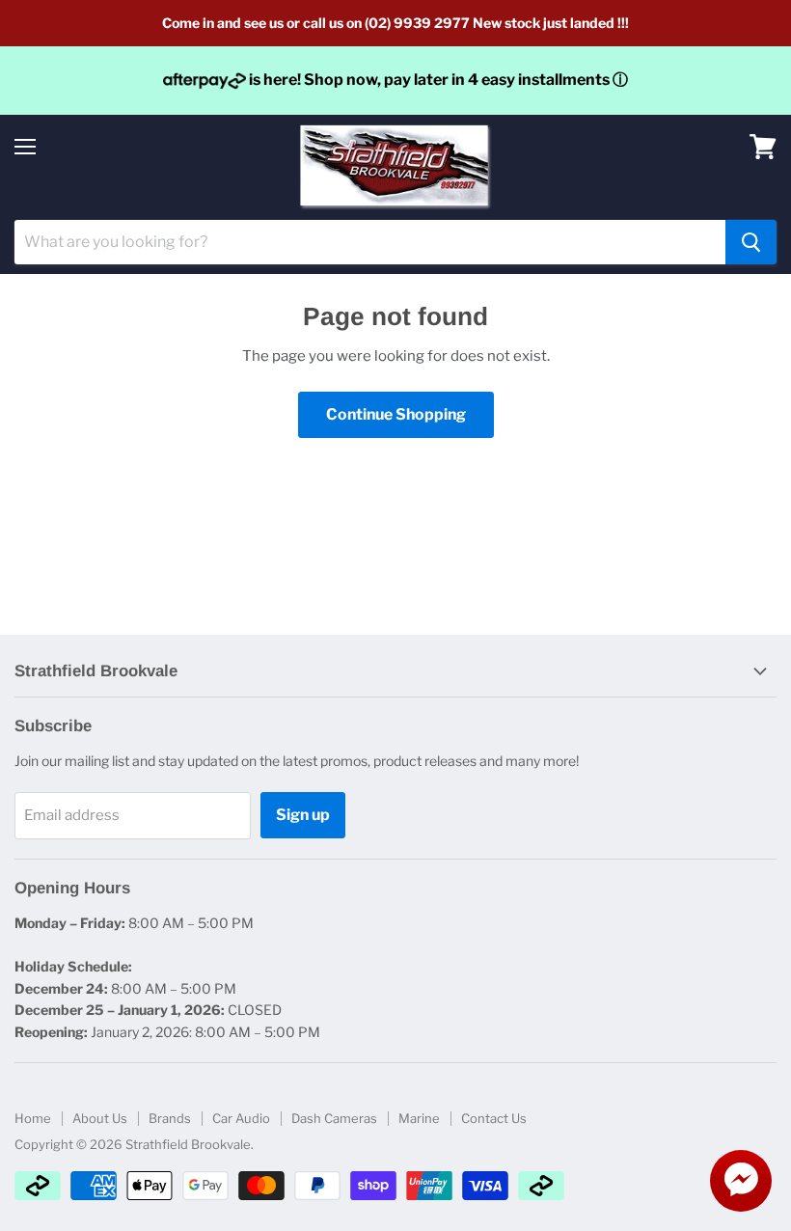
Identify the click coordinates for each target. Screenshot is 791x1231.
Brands (170, 1118)
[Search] (751, 242)
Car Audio (241, 1118)
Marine (419, 1118)
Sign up (303, 815)
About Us (99, 1118)
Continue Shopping (396, 414)
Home (32, 1118)
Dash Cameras (334, 1118)
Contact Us (494, 1118)
